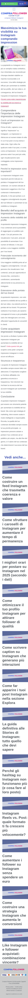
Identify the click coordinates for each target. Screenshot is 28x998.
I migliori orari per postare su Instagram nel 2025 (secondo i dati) (14, 570)
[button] (14, 9)
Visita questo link (12, 346)
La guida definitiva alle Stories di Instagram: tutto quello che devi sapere (13, 737)
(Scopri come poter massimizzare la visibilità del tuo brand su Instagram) (13, 102)
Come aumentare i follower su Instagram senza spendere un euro (12, 868)
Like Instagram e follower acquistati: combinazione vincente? (14, 953)
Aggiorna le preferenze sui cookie (14, 994)
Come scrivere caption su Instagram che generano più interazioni (14, 656)
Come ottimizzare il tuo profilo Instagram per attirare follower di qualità (14, 613)
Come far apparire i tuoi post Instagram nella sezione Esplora (14, 694)
